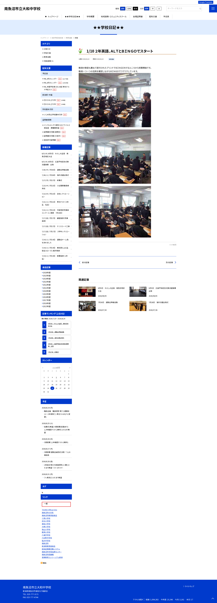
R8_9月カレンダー (56, 79)
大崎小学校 (46, 526)
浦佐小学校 (46, 524)
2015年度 (47, 306)
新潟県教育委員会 (48, 546)
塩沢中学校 (46, 540)
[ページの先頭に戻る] (213, 599)
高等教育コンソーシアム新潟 (52, 557)
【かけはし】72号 (54, 100)
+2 (86, 231)
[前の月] (42, 367)
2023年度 (47, 281)
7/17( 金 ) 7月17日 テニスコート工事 (56, 226)
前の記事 (85, 262)
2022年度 (47, 284)
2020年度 (47, 291)
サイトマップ (189, 586)
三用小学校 (46, 518)
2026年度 (47, 272)
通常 (122, 8)
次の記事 (169, 262)
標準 (146, 8)
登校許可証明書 (52, 140)
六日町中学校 (47, 538)
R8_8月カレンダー (56, 82)
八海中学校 (46, 535)
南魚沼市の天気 (48, 512)
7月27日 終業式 (53, 352)
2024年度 (47, 278)
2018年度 (47, 297)
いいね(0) (173, 244)
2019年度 (47, 294)
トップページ (53, 16)
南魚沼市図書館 (48, 554)
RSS (44, 563)
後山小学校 (46, 529)
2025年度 (47, 275)
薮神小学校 (46, 532)
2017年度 (47, 300)
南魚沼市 (45, 543)
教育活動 (47, 57)
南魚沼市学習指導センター (52, 552)
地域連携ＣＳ (48, 61)
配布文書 (153, 16)
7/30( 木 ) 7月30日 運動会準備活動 (55, 170)
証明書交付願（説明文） (54, 132)
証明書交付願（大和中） (54, 136)
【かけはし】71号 (54, 104)
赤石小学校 (46, 521)
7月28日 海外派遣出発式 (56, 338)
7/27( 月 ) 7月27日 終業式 (52, 180)
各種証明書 (138, 16)
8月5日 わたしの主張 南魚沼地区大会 (58, 325)
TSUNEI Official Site (49, 510)
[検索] (200, 8)
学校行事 (47, 53)
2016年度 (47, 303)
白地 (129, 8)
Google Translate (205, 2)
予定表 (166, 16)
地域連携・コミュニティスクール (114, 16)
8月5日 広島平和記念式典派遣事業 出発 (58, 345)
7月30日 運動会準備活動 (56, 332)
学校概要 (90, 16)
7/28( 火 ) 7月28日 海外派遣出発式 (55, 175)
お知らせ (47, 49)
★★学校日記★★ (72, 16)
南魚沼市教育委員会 (49, 515)
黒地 (135, 8)
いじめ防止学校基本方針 (55, 114)
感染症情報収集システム (51, 549)
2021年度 (47, 288)
